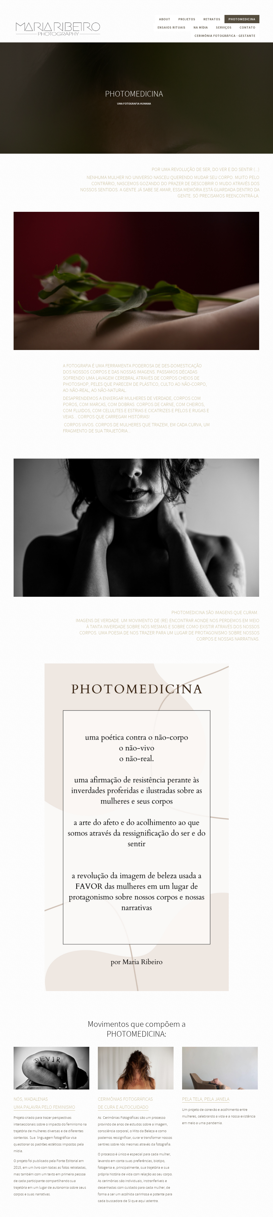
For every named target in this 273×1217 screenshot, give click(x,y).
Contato (247, 27)
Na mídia (201, 27)
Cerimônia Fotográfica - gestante (225, 36)
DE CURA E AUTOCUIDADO (123, 1107)
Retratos (211, 19)
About (164, 19)
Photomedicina (241, 19)
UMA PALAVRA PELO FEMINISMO (44, 1107)
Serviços (224, 27)
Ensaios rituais (172, 27)
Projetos (186, 19)
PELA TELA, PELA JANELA (205, 1099)
